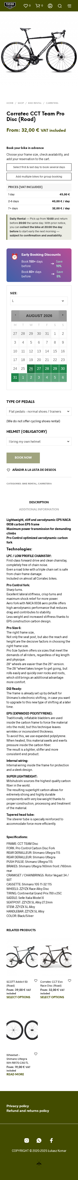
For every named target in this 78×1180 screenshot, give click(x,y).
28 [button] (47, 370)
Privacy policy (17, 1106)
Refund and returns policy (27, 1110)
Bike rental (35, 103)
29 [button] (55, 370)
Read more (15, 1074)
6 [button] (63, 379)
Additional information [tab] (39, 509)
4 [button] (47, 379)
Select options (18, 997)
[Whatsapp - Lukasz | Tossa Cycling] (39, 1140)
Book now (23, 457)
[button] (27, 5)
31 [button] (15, 379)
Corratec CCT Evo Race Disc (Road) (51, 983)
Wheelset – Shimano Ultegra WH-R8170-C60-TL (17, 1058)
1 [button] (23, 379)
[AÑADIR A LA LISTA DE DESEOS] (36, 980)
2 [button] (31, 379)
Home (9, 103)
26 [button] (31, 370)
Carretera (52, 103)
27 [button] (39, 370)
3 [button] (39, 379)
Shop (21, 103)
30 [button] (63, 370)
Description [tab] (39, 502)
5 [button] (55, 379)
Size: (13, 293)
